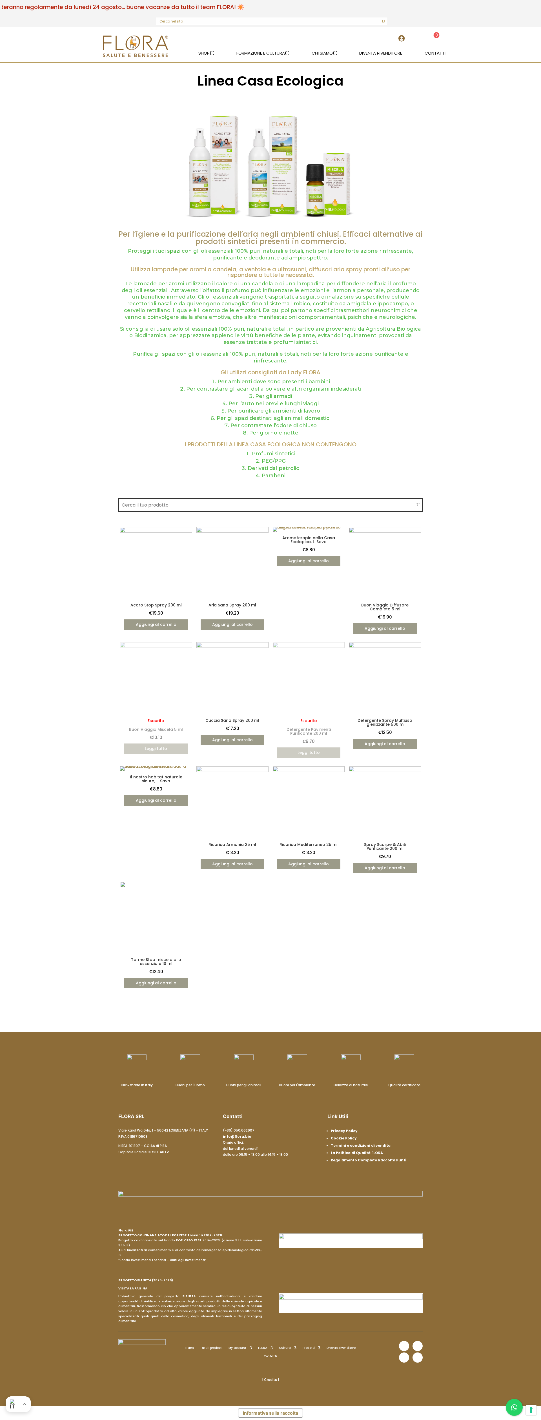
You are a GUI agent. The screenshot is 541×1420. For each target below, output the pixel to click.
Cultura (285, 1348)
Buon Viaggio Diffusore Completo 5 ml (385, 607)
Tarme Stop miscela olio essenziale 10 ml (156, 961)
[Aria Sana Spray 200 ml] (232, 531)
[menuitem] (403, 40)
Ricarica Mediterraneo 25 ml (309, 844)
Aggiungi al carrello (156, 624)
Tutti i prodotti (211, 1348)
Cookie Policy (344, 1138)
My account (237, 1348)
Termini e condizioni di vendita (361, 1145)
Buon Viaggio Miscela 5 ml (156, 729)
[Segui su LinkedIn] (404, 1357)
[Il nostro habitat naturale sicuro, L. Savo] (156, 766)
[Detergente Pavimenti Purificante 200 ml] (309, 646)
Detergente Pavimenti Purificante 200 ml (309, 731)
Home (189, 1348)
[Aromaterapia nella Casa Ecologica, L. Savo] (309, 527)
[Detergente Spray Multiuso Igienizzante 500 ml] (385, 646)
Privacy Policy (344, 1130)
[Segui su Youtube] (418, 1357)
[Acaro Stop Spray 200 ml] (156, 531)
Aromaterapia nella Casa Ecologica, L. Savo (308, 540)
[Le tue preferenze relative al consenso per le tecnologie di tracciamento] (531, 1410)
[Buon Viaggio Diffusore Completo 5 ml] (385, 531)
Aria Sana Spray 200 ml (232, 605)
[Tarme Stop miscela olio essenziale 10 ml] (156, 886)
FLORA (262, 1348)
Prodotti (309, 1348)
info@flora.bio (237, 1136)
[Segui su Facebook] (404, 1346)
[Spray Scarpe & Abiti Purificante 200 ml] (385, 770)
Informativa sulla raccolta (270, 1413)
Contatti (270, 1356)
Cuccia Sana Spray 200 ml (232, 720)
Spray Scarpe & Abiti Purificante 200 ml (385, 846)
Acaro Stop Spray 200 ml (156, 605)
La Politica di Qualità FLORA (357, 1152)
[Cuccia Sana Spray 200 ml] (232, 646)
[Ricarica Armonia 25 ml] (232, 770)
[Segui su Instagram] (418, 1346)
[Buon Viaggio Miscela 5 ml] (156, 646)
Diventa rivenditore (341, 1348)
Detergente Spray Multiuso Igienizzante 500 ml (385, 722)
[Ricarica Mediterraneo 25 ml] (309, 770)
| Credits (270, 1379)
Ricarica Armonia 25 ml (232, 844)
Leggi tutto (156, 748)
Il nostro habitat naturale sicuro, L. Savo (156, 779)
